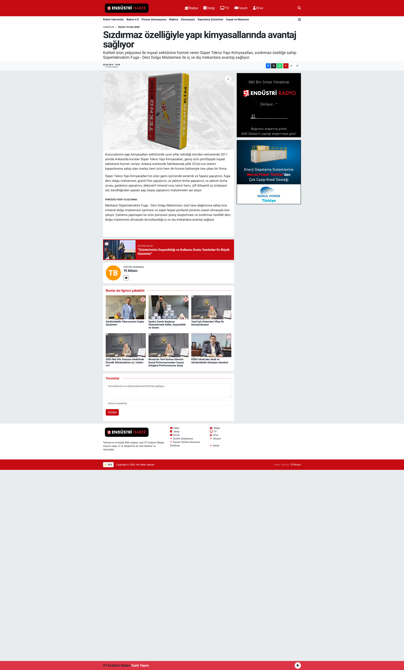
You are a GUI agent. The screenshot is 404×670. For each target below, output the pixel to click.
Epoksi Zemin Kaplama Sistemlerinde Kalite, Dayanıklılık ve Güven (167, 324)
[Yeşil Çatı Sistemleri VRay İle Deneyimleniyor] (211, 307)
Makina (173, 19)
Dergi (211, 8)
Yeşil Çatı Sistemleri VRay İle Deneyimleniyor (207, 323)
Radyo (193, 8)
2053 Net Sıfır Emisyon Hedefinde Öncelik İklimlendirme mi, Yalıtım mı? (125, 362)
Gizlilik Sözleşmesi (183, 438)
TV (227, 8)
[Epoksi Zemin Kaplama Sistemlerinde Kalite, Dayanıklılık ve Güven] (169, 307)
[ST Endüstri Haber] (126, 8)
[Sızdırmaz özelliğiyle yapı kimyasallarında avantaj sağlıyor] (168, 111)
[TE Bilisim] (113, 272)
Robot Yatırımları (113, 19)
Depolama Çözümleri (210, 19)
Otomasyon (188, 19)
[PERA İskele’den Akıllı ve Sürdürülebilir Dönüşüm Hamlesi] (211, 344)
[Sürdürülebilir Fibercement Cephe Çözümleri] (126, 307)
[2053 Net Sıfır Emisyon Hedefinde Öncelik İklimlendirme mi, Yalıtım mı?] (126, 344)
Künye (216, 445)
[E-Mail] (126, 277)
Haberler (108, 27)
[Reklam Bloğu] (269, 105)
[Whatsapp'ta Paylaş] (279, 65)
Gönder (112, 412)
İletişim (217, 438)
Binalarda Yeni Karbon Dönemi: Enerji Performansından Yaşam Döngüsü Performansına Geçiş (166, 362)
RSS (109, 464)
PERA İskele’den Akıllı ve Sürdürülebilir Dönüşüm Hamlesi (209, 361)
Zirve (259, 8)
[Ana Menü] (299, 19)
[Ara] (299, 8)
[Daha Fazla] (285, 65)
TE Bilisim (130, 271)
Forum (242, 8)
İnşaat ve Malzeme (237, 19)
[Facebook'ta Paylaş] (268, 65)
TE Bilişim (295, 464)
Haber (176, 428)
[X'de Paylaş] (273, 65)
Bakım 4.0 (133, 19)
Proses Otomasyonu (154, 19)
